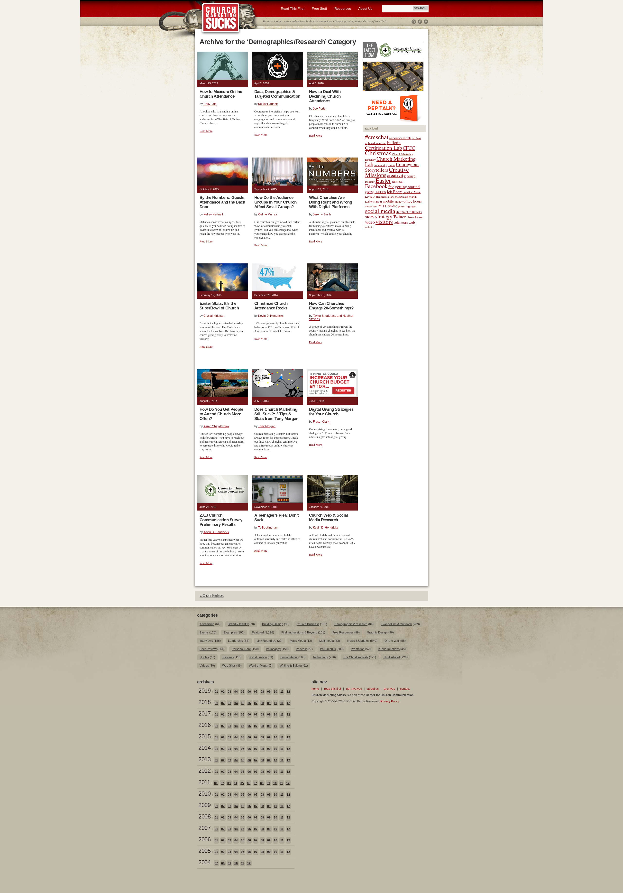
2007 (204, 828)
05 (242, 691)
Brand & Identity (238, 624)
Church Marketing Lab (390, 161)
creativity (396, 175)
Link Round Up (266, 640)
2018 (204, 702)
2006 (204, 839)
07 (255, 691)
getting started (407, 186)
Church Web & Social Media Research (328, 517)
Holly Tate (210, 104)
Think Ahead (391, 657)
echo (394, 181)
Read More (206, 131)
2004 (204, 862)
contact (405, 688)
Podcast (301, 649)
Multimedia (326, 640)
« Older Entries (212, 596)
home (315, 688)
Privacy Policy (390, 701)
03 (229, 691)
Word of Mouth (258, 665)
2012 (204, 770)
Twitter (413, 21)
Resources (342, 8)
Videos (204, 665)
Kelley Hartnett (268, 104)
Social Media (289, 657)
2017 (204, 713)
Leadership (235, 640)
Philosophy (273, 649)
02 (223, 691)
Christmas (378, 153)
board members (377, 143)
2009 (204, 805)
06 (249, 691)
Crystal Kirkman (213, 315)
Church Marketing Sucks (221, 18)
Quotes (204, 657)
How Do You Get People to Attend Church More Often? (221, 414)
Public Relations (389, 649)
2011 (204, 782)
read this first (332, 688)
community (380, 165)
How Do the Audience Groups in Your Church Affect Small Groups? (275, 202)
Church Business (308, 624)
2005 (204, 850)
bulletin (394, 142)
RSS (425, 21)
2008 (204, 816)
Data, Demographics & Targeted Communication (277, 94)
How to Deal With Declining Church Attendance (325, 96)
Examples (230, 632)
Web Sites (229, 665)
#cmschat (376, 137)
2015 (204, 736)
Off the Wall (392, 640)
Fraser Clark (321, 421)
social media (380, 211)
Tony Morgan (266, 426)
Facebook (419, 21)
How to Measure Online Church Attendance (221, 94)
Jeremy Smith (322, 214)
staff (399, 212)
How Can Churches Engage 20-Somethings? (331, 305)
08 (262, 691)
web (412, 222)
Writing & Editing (291, 665)
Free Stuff (319, 8)
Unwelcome (414, 217)
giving (369, 191)
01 (216, 691)
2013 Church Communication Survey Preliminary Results (221, 520)
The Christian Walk (355, 657)
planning (404, 206)
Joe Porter (320, 108)
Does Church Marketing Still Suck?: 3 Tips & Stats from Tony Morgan (276, 414)
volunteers (401, 222)
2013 (204, 759)
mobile (388, 201)
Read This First (292, 8)
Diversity (370, 181)
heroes (380, 191)
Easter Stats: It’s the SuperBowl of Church (219, 305)
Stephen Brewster (412, 212)
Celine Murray (267, 214)
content (391, 165)
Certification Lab (383, 147)
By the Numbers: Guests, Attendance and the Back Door (222, 202)
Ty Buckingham (268, 527)
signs (413, 206)
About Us (365, 8)
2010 (204, 793)
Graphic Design (377, 632)
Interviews (206, 640)
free (391, 186)
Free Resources (343, 632)
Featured (258, 632)
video (370, 222)
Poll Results (328, 649)
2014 (204, 747)
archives (389, 688)
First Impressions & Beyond (299, 632)
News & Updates (358, 640)
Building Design (272, 624)
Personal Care (241, 649)
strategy (383, 216)
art (414, 138)
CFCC (409, 148)
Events (204, 632)
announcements (400, 137)
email (400, 181)
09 (269, 691)
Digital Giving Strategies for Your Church (331, 411)
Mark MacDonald (398, 196)
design (411, 176)
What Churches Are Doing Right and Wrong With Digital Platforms (330, 202)
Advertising (207, 624)
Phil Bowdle (387, 206)
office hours (412, 201)
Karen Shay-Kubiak (216, 426)
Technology (320, 657)
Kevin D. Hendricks (271, 315)
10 (275, 691)
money (398, 201)
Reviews (228, 657)
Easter (383, 180)
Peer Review (208, 649)
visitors (384, 221)
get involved (354, 688)
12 (288, 691)
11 (282, 691)
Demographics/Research (350, 624)
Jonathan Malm (412, 192)
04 (236, 691)
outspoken (371, 206)
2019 (204, 690)
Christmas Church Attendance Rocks (271, 305)
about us (373, 688)
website (369, 227)
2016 (204, 725)
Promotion (358, 649)
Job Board (395, 191)
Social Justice (258, 657)
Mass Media (298, 640)
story (370, 217)
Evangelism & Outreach (396, 624)
